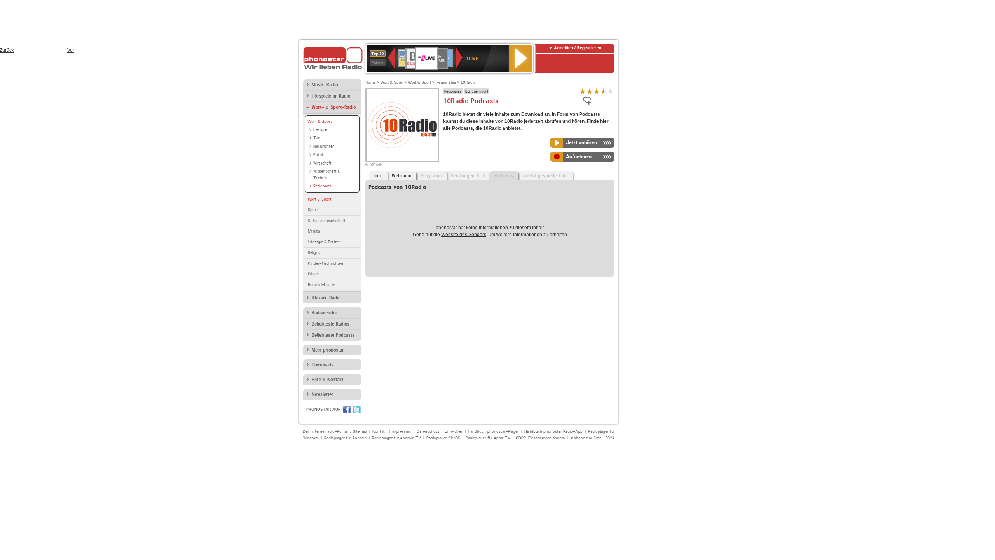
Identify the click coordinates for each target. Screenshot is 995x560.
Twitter (357, 409)
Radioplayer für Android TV (396, 438)
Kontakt (379, 431)
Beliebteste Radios (330, 324)
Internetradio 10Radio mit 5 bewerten (610, 91)
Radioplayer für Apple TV (488, 438)
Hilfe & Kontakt (327, 379)
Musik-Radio (325, 85)
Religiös (314, 252)
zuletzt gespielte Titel (544, 175)
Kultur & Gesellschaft (327, 220)
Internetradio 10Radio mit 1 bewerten (582, 91)
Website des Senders (463, 234)
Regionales (322, 186)
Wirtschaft (322, 163)
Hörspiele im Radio (331, 96)
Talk (317, 137)
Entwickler (454, 431)
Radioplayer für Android (345, 438)
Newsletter (322, 394)
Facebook (347, 409)
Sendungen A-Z (468, 175)
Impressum (401, 431)
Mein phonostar (328, 350)
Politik (318, 154)
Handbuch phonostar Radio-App (553, 431)
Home (370, 82)
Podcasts (503, 175)
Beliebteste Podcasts (333, 335)
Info (378, 175)
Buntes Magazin (321, 284)
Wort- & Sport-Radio (334, 107)
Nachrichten (324, 146)
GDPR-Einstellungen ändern (540, 438)
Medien (314, 231)
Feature (320, 129)
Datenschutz (428, 431)
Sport (313, 209)
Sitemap (360, 431)
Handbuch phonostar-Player (493, 431)
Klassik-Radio (326, 298)
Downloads (322, 365)
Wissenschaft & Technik (326, 174)
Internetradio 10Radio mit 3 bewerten (596, 91)
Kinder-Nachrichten (325, 263)
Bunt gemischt (476, 91)
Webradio (401, 175)
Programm (431, 175)
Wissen (314, 273)
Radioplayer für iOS (443, 438)
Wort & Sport (319, 121)
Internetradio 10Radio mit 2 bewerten (589, 91)
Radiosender (324, 312)
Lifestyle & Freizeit (324, 242)
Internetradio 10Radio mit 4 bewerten (603, 91)
